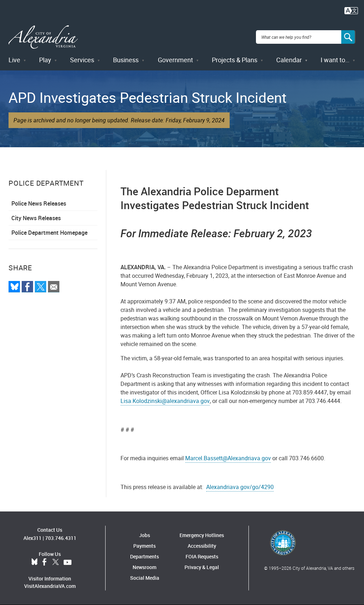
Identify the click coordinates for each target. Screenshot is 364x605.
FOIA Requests (202, 556)
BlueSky (34, 562)
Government (175, 59)
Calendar (289, 59)
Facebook (44, 562)
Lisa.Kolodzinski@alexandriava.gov (165, 401)
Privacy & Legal (201, 567)
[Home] (43, 37)
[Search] (348, 37)
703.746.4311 (60, 538)
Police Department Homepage (49, 233)
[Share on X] (40, 286)
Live (14, 59)
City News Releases (36, 218)
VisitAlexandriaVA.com (50, 586)
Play (45, 59)
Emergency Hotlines (202, 535)
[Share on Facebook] (27, 286)
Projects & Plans (234, 59)
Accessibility (202, 545)
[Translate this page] (351, 10)
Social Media (144, 577)
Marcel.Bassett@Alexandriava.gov (228, 458)
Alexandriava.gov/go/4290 (240, 487)
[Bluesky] (14, 286)
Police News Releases (38, 203)
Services (82, 59)
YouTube (67, 562)
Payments (144, 545)
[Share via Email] (53, 286)
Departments (144, 556)
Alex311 (32, 538)
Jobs (144, 535)
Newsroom (144, 567)
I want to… (335, 59)
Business (126, 59)
